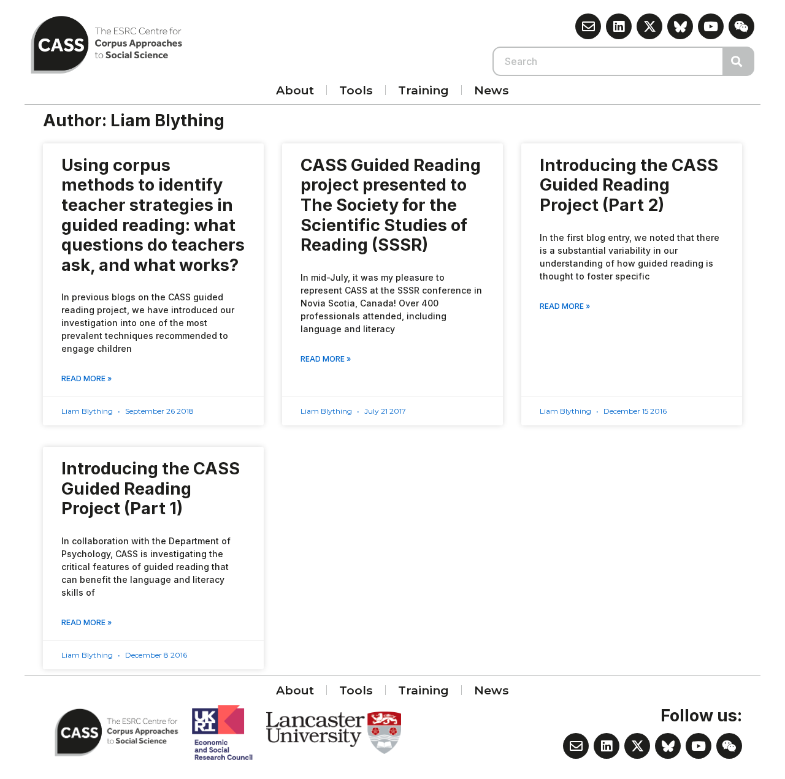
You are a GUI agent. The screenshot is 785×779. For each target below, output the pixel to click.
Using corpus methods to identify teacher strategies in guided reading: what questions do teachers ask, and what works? (153, 215)
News (491, 90)
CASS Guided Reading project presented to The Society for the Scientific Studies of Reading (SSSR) (391, 205)
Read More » (86, 378)
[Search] (739, 61)
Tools (356, 90)
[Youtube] (711, 26)
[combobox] (608, 61)
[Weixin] (741, 26)
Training (423, 90)
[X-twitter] (649, 26)
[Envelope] (588, 26)
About (295, 90)
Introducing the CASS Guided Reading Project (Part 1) (150, 488)
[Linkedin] (619, 26)
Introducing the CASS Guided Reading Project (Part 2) (629, 185)
